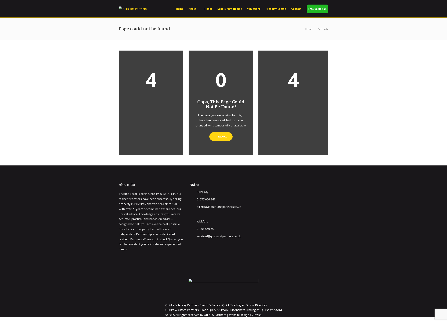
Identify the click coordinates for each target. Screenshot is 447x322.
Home (179, 8)
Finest (208, 8)
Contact (296, 8)
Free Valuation (317, 8)
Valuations (254, 8)
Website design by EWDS (245, 315)
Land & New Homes (229, 8)
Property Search (276, 8)
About (192, 8)
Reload (222, 136)
